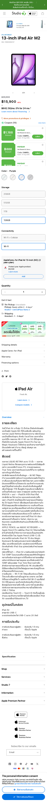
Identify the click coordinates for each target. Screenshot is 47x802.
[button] (2, 5)
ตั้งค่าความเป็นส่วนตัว (24, 790)
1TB (5, 211)
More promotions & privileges (16, 118)
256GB (7, 194)
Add (23, 276)
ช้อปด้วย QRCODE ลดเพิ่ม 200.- (21, 2)
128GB (7, 220)
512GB (7, 203)
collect (37, 136)
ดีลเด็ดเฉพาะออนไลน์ (21, 5)
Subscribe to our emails (23, 746)
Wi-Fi (6, 246)
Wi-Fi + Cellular (11, 237)
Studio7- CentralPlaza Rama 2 (17, 310)
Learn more (13, 272)
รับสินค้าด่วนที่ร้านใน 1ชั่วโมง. (23, 7)
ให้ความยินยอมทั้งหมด (25, 797)
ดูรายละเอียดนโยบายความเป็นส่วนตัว (27, 784)
